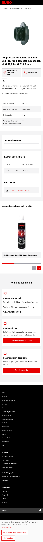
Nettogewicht (8, 115)
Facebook (5, 495)
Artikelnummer (8, 103)
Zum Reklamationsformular (21, 341)
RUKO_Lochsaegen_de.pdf (19, 190)
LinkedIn (4, 502)
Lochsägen (27, 8)
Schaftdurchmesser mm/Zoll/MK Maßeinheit (12, 122)
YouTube (4, 499)
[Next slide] (39, 268)
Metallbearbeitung (16, 8)
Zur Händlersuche (21, 370)
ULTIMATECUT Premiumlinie (11, 477)
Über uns (4, 396)
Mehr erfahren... (6, 527)
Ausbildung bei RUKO (8, 411)
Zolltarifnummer (12, 170)
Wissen (4, 434)
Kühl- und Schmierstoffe (9, 464)
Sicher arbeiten (6, 438)
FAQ (3, 445)
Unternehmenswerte (8, 400)
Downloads (5, 426)
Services (4, 404)
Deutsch (4, 510)
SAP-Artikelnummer (10, 109)
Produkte (5, 8)
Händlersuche (6, 415)
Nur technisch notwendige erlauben (14, 532)
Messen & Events (7, 419)
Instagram (5, 491)
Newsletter (5, 441)
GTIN (8, 165)
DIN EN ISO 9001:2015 (9, 430)
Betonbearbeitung (7, 467)
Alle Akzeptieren (8, 538)
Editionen (5, 480)
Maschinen (5, 460)
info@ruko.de (30, 335)
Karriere (4, 408)
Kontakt (4, 423)
